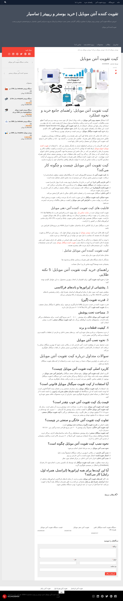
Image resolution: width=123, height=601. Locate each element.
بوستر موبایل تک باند (112, 50)
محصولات (100, 44)
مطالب (108, 44)
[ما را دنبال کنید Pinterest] (17, 54)
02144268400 (13, 596)
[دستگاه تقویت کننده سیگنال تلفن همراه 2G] (104, 511)
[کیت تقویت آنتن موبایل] (73, 87)
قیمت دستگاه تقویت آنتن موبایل (51, 527)
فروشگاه (111, 2)
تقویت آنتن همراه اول (60, 588)
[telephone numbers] (4, 596)
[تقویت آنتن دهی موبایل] (77, 511)
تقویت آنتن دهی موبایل (81, 527)
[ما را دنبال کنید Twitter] (21, 54)
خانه (118, 2)
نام (75, 559)
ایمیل (114, 559)
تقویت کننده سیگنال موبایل (66, 243)
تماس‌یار (115, 44)
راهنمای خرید (88, 2)
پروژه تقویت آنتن (100, 2)
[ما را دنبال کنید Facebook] (29, 54)
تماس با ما (78, 2)
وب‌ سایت (113, 566)
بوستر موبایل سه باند (84, 50)
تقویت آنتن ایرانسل (77, 588)
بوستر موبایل (85, 233)
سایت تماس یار (83, 213)
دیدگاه (114, 546)
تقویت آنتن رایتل (45, 588)
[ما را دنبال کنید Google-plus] (25, 54)
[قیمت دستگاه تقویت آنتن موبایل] (50, 511)
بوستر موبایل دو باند (98, 50)
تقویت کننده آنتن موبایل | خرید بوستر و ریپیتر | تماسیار (72, 13)
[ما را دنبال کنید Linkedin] (13, 54)
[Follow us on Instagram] (9, 54)
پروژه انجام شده (89, 44)
